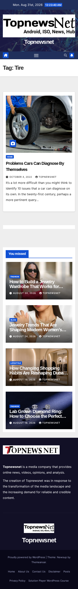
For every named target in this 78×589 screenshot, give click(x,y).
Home (11, 571)
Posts (66, 571)
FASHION (15, 276)
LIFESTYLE (16, 363)
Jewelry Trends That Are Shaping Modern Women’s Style (35, 329)
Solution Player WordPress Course (48, 580)
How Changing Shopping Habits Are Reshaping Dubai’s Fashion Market (38, 373)
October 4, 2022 (21, 176)
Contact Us (38, 571)
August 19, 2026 (24, 379)
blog (13, 320)
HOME (10, 157)
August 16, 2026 (24, 422)
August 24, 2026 (25, 336)
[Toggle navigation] (36, 55)
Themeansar (38, 562)
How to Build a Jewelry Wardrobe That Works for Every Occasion (34, 286)
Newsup (62, 557)
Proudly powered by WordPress (27, 557)
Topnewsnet (39, 42)
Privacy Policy (17, 580)
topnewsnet (48, 176)
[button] (65, 55)
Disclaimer (54, 571)
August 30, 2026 (25, 293)
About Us (23, 571)
